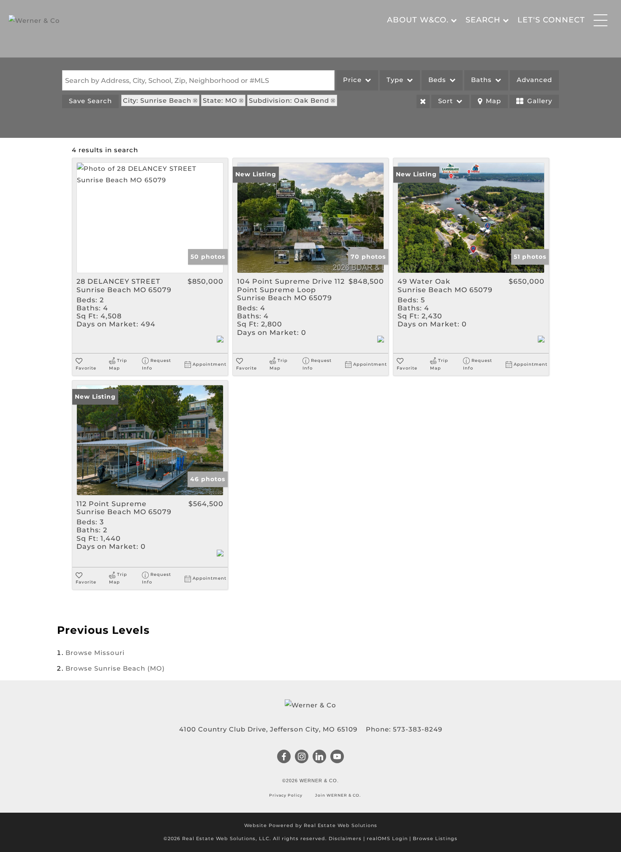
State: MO (220, 100)
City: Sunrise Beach (157, 100)
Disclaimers (345, 838)
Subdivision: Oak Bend (289, 100)
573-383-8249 (417, 729)
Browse (95, 653)
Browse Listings (435, 838)
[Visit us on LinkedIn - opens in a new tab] (320, 757)
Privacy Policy (286, 795)
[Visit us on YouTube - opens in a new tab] (337, 757)
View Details (150, 218)
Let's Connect (551, 20)
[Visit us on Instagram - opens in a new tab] (302, 757)
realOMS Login (387, 838)
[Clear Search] (423, 101)
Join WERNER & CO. (337, 795)
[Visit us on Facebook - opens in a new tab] (284, 757)
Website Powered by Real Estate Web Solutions (310, 825)
